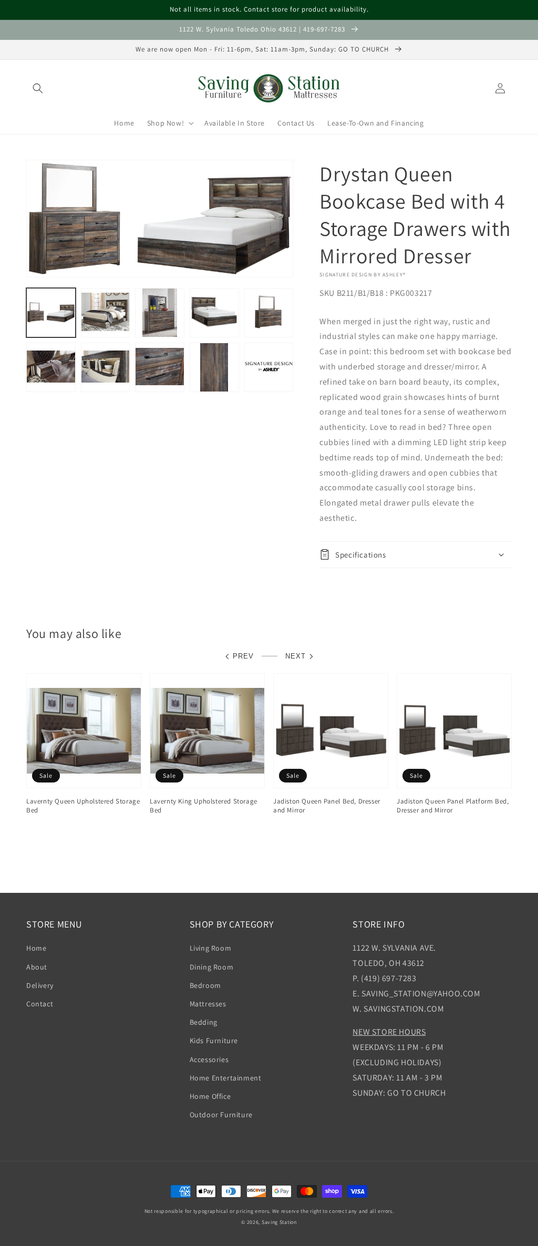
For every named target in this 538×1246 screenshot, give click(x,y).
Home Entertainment (226, 1078)
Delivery (40, 985)
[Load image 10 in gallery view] (269, 367)
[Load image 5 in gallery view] (269, 312)
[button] (37, 88)
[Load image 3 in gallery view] (159, 312)
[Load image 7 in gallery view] (105, 367)
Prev (243, 656)
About (36, 967)
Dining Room (212, 967)
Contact (39, 1003)
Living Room (211, 948)
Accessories (209, 1059)
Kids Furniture (214, 1040)
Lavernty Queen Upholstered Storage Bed (83, 806)
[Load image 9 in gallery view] (214, 367)
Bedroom (205, 985)
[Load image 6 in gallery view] (51, 367)
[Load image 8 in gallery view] (159, 367)
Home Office (210, 1096)
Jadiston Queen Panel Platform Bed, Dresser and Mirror (453, 806)
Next (295, 656)
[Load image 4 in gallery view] (214, 312)
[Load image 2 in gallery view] (105, 312)
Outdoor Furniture (221, 1114)
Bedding (204, 1022)
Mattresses (208, 1003)
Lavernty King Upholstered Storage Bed (203, 806)
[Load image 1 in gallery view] (51, 312)
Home (36, 948)
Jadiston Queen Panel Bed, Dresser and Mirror (326, 806)
